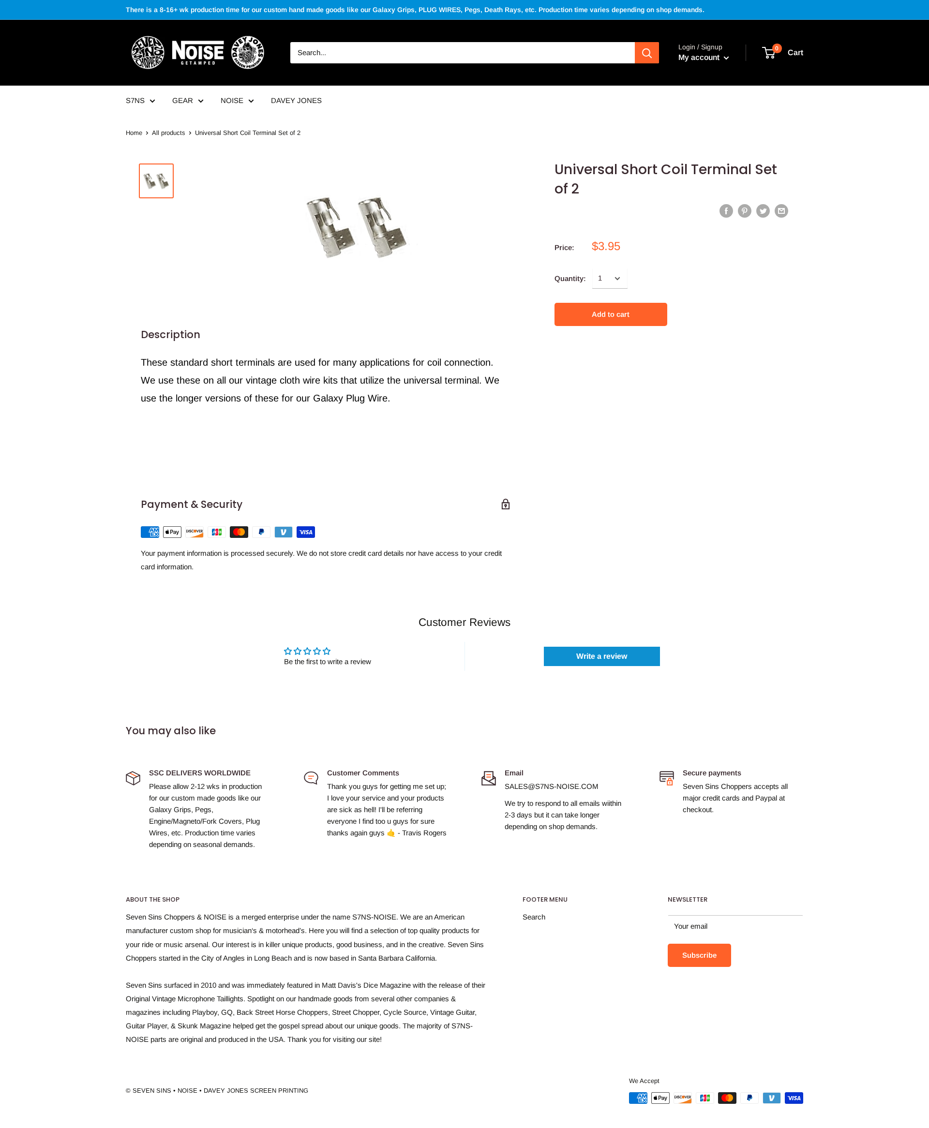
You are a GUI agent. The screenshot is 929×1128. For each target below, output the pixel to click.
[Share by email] (781, 211)
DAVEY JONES (296, 100)
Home (134, 132)
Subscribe (699, 955)
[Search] (647, 52)
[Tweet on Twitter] (763, 211)
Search (534, 917)
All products (168, 132)
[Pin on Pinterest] (744, 211)
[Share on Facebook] (726, 211)
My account (699, 57)
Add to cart (610, 314)
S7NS (135, 100)
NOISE (232, 100)
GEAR (182, 100)
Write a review (601, 656)
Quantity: (570, 278)
